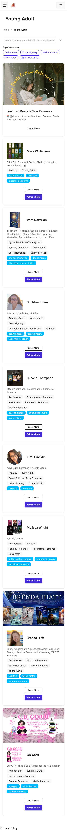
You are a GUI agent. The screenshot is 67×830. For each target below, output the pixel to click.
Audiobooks (11, 52)
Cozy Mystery (29, 52)
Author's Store (33, 197)
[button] (60, 5)
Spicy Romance (30, 57)
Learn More (33, 128)
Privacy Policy (8, 828)
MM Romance (50, 52)
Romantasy (10, 57)
